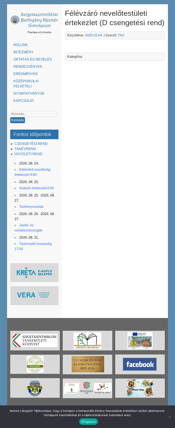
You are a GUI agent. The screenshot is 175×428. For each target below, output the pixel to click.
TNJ (121, 35)
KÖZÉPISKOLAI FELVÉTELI (25, 83)
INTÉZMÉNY (23, 52)
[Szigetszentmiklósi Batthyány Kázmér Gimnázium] (34, 34)
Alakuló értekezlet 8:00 (36, 188)
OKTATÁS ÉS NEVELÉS (32, 59)
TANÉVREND (25, 149)
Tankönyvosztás (31, 206)
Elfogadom (88, 421)
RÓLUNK (20, 45)
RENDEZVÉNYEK (27, 66)
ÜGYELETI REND (28, 154)
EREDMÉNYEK (25, 74)
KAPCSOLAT (23, 101)
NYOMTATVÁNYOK (28, 93)
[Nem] (170, 417)
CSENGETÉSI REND (31, 144)
